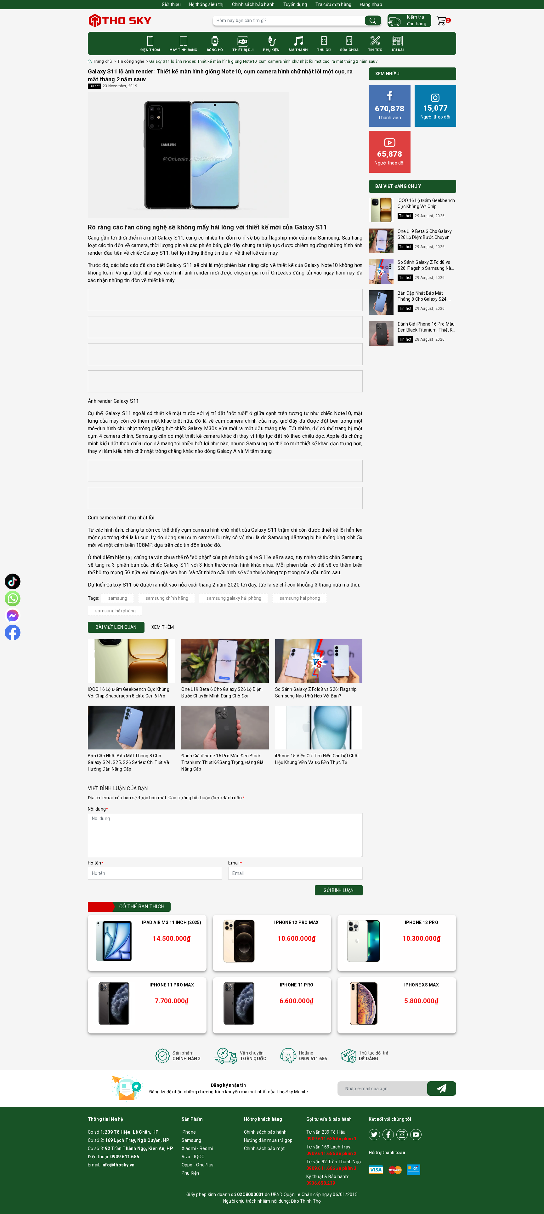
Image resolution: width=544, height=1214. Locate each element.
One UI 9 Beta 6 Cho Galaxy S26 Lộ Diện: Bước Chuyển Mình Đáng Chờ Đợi (425, 237)
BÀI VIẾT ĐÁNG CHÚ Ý (398, 186)
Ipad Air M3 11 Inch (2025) (171, 922)
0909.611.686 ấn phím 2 (331, 1153)
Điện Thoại (150, 50)
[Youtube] (416, 1134)
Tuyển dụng (295, 4)
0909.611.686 (124, 1156)
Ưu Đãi (398, 50)
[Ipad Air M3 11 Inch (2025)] (114, 941)
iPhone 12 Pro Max (296, 922)
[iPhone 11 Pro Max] (114, 1003)
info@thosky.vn (118, 1164)
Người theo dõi (435, 111)
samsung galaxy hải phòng (234, 598)
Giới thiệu (171, 4)
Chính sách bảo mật (264, 1148)
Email (235, 862)
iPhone (189, 1132)
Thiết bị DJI (242, 50)
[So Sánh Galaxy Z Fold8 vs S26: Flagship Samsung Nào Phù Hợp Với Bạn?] (318, 661)
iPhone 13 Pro (421, 922)
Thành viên (389, 112)
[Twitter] (374, 1134)
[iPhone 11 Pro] (239, 1003)
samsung (118, 598)
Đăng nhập (371, 4)
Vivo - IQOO (193, 1156)
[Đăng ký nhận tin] (441, 1088)
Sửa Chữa (349, 50)
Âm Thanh (298, 50)
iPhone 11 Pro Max (172, 984)
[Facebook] (388, 1134)
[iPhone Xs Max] (363, 1003)
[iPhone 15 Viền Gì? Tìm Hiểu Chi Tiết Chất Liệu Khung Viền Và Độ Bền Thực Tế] (318, 727)
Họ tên (95, 862)
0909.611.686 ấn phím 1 (331, 1138)
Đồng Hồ (215, 50)
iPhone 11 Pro (296, 984)
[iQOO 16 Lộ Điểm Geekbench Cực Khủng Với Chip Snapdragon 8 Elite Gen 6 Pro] (131, 661)
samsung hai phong (300, 598)
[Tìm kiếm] (373, 21)
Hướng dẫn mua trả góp (268, 1140)
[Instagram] (402, 1134)
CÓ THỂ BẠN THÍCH (141, 907)
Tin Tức (375, 50)
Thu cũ (324, 50)
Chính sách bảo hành (253, 4)
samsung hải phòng (115, 610)
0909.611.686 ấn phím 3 (331, 1168)
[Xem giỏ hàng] (441, 21)
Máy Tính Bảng (183, 50)
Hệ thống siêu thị (206, 4)
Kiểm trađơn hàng (416, 20)
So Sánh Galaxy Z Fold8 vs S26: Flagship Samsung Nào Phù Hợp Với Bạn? (426, 268)
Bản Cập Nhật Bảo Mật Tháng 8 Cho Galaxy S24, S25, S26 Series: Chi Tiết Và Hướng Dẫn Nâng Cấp (128, 762)
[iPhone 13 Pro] (363, 941)
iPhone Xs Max (421, 984)
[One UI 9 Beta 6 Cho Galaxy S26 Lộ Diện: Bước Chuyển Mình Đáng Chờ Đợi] (225, 661)
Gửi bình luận (339, 890)
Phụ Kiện (271, 50)
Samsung (191, 1140)
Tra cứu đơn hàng (333, 4)
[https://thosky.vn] (147, 20)
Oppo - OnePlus (198, 1164)
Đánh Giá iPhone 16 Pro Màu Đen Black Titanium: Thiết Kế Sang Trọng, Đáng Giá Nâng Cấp (222, 762)
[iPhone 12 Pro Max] (239, 941)
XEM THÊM (162, 627)
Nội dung (98, 809)
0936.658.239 (320, 1183)
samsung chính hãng (167, 598)
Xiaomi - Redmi (197, 1148)
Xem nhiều (387, 73)
